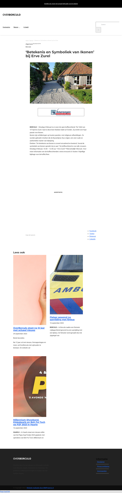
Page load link (5, 491)
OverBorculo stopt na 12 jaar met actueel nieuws (29, 329)
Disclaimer (101, 462)
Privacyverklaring (103, 466)
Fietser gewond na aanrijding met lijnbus (62, 318)
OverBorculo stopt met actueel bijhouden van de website (61, 4)
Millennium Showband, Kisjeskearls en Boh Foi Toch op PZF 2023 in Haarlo (29, 422)
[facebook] (13, 480)
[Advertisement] (58, 171)
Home (27, 40)
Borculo (31, 40)
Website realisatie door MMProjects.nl (40, 488)
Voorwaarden (102, 471)
